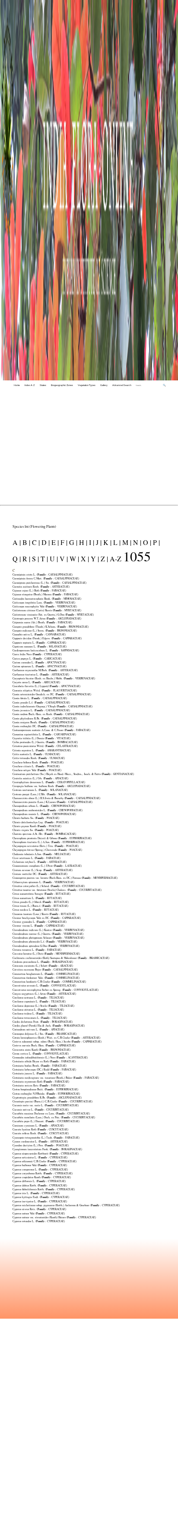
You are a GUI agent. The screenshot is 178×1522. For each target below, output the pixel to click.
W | (73, 558)
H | (82, 542)
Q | (17, 558)
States (43, 385)
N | (136, 542)
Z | (103, 558)
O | (146, 542)
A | (17, 542)
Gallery (104, 385)
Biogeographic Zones (62, 385)
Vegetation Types (86, 385)
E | (54, 542)
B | (25, 542)
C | (35, 542)
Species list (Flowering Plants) (34, 526)
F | (63, 542)
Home (17, 385)
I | (90, 542)
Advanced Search (121, 385)
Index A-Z (30, 385)
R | (25, 558)
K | (106, 542)
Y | (94, 558)
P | (155, 542)
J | (98, 542)
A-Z (115, 558)
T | (43, 558)
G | (72, 542)
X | (84, 558)
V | (63, 558)
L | (116, 542)
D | (45, 542)
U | (53, 558)
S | (34, 558)
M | (126, 542)
